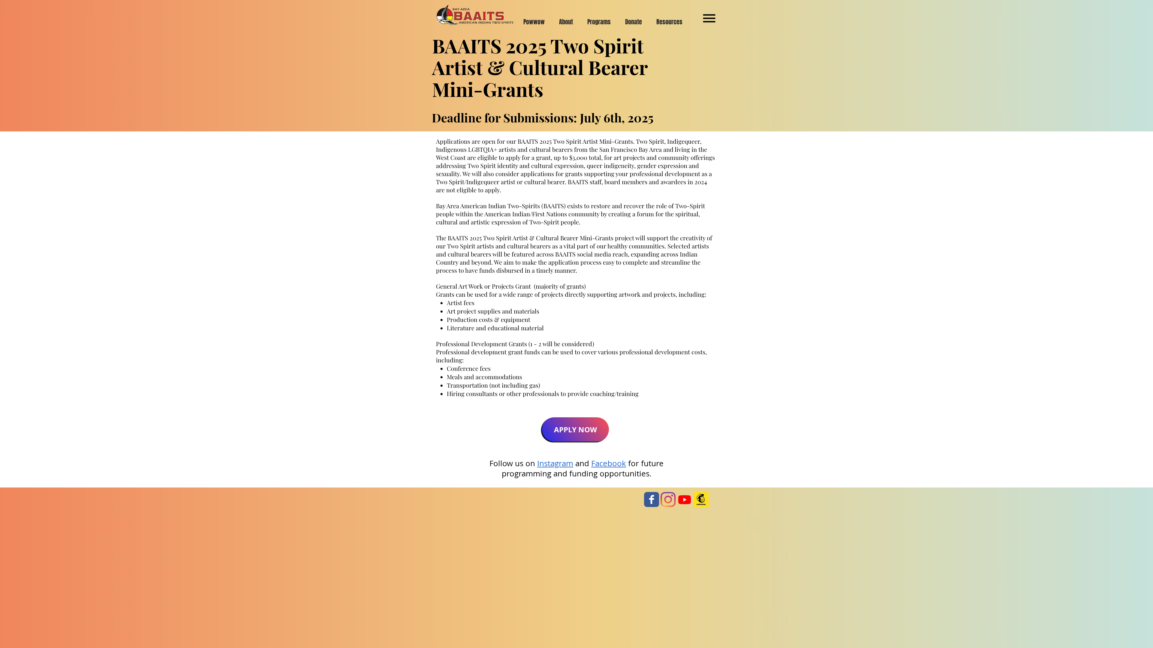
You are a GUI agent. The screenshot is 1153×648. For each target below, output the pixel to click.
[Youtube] (684, 499)
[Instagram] (668, 499)
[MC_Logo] (701, 499)
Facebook (608, 463)
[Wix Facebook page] (651, 499)
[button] (709, 18)
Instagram (555, 463)
